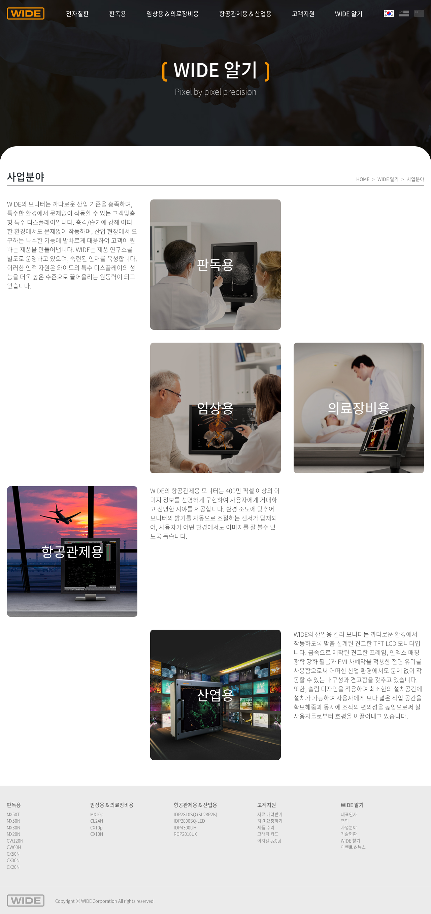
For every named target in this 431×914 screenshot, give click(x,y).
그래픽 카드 (267, 833)
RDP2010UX (185, 833)
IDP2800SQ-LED (189, 820)
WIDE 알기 (349, 13)
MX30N (13, 827)
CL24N (96, 820)
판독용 (117, 13)
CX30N (13, 860)
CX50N (13, 853)
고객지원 (303, 13)
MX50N (13, 820)
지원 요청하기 (270, 820)
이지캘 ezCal (269, 840)
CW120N (15, 840)
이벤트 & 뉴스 (353, 847)
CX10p (96, 827)
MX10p (96, 814)
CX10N (96, 833)
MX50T (13, 814)
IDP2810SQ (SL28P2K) (195, 814)
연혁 (345, 820)
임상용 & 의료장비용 (172, 13)
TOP (414, 900)
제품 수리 (265, 827)
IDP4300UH (185, 827)
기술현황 (349, 833)
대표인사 (349, 814)
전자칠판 (77, 13)
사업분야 (349, 827)
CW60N (14, 847)
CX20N (13, 866)
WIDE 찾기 (350, 840)
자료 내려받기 (270, 814)
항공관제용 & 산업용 (245, 13)
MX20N (13, 833)
